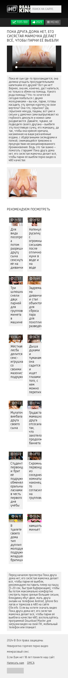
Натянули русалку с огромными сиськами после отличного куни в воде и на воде (35, 248)
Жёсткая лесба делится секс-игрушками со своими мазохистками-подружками (17, 362)
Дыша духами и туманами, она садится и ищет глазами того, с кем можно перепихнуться (35, 369)
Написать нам (15, 663)
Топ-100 (22, 22)
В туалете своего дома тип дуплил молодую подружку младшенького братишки (17, 543)
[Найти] (57, 9)
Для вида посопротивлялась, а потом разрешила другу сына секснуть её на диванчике (17, 248)
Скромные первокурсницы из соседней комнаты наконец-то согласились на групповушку (35, 481)
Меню (54, 22)
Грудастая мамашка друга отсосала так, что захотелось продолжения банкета (35, 428)
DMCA (30, 663)
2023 (38, 22)
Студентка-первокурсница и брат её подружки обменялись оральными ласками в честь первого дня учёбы (17, 484)
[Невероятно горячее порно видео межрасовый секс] (22, 9)
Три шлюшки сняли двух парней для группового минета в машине (17, 305)
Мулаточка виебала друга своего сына (17, 420)
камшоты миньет (35, 527)
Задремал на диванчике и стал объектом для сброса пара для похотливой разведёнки (35, 307)
